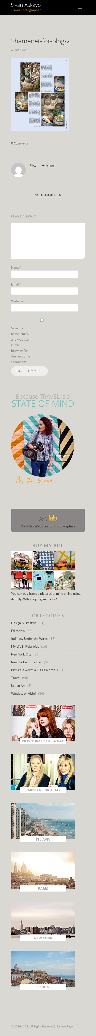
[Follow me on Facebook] (43, 497)
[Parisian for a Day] (43, 792)
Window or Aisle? (23, 693)
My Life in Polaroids (25, 646)
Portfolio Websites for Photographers (48, 526)
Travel (15, 678)
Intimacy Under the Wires (29, 639)
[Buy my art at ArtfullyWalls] (43, 589)
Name (16, 267)
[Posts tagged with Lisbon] (43, 989)
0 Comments (19, 143)
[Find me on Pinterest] (52, 497)
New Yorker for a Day (26, 662)
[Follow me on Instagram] (49, 497)
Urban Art (18, 686)
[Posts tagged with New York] (43, 939)
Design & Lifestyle (23, 623)
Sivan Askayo (43, 165)
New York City (21, 654)
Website (17, 301)
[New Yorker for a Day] (43, 743)
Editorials (18, 631)
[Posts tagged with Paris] (43, 890)
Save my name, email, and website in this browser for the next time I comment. (20, 345)
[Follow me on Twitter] (46, 497)
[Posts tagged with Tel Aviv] (43, 841)
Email (16, 284)
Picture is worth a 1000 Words (33, 670)
